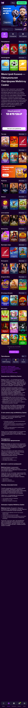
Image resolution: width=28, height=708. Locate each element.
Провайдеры (18, 29)
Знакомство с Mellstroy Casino (8, 366)
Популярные (13, 36)
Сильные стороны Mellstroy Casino (9, 372)
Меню (3, 706)
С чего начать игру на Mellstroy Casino (10, 367)
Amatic (23, 361)
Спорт (24, 706)
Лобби (4, 36)
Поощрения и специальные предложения (10, 368)
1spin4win (15, 361)
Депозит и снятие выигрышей (8, 370)
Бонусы (19, 704)
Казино (8, 706)
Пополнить (14, 706)
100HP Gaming (6, 361)
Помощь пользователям (7, 371)
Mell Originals (23, 36)
